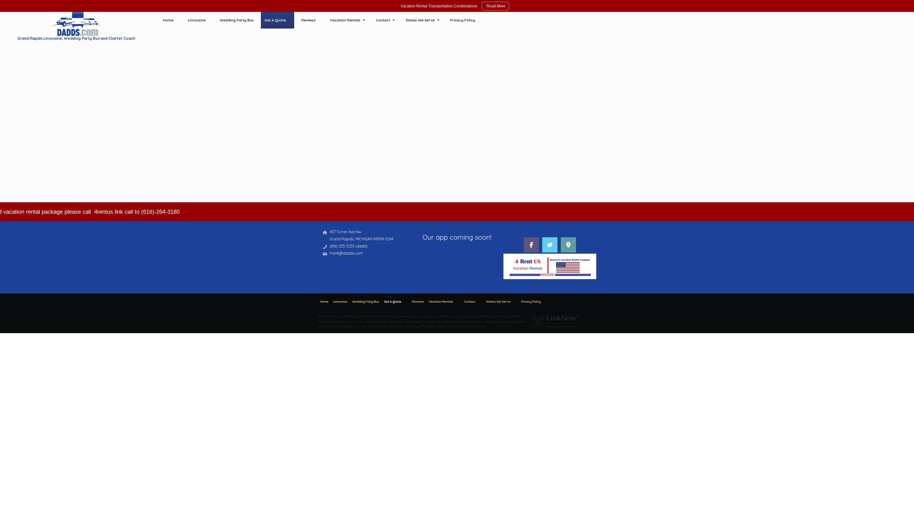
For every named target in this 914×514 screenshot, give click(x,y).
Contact (383, 20)
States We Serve (420, 20)
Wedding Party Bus (237, 20)
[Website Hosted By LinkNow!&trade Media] (556, 320)
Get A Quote (275, 20)
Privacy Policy (462, 20)
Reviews (308, 20)
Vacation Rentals (345, 20)
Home (168, 20)
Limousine (197, 20)
